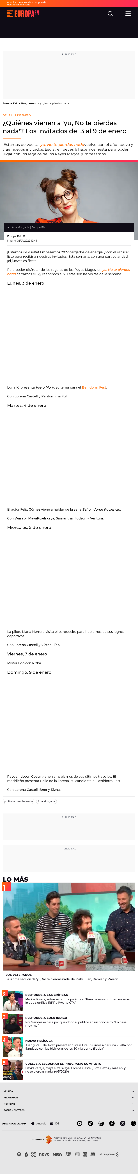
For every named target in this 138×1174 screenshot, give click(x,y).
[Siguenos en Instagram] (101, 1125)
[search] (110, 13)
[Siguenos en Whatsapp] (133, 1125)
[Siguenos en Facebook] (112, 1125)
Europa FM (10, 103)
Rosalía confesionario (18, 4)
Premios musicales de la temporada (26, 2)
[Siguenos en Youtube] (79, 1125)
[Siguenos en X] (122, 1125)
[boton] (101, 1091)
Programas (28, 103)
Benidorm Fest (94, 387)
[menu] (128, 13)
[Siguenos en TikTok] (90, 1125)
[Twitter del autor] (24, 236)
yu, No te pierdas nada (54, 103)
